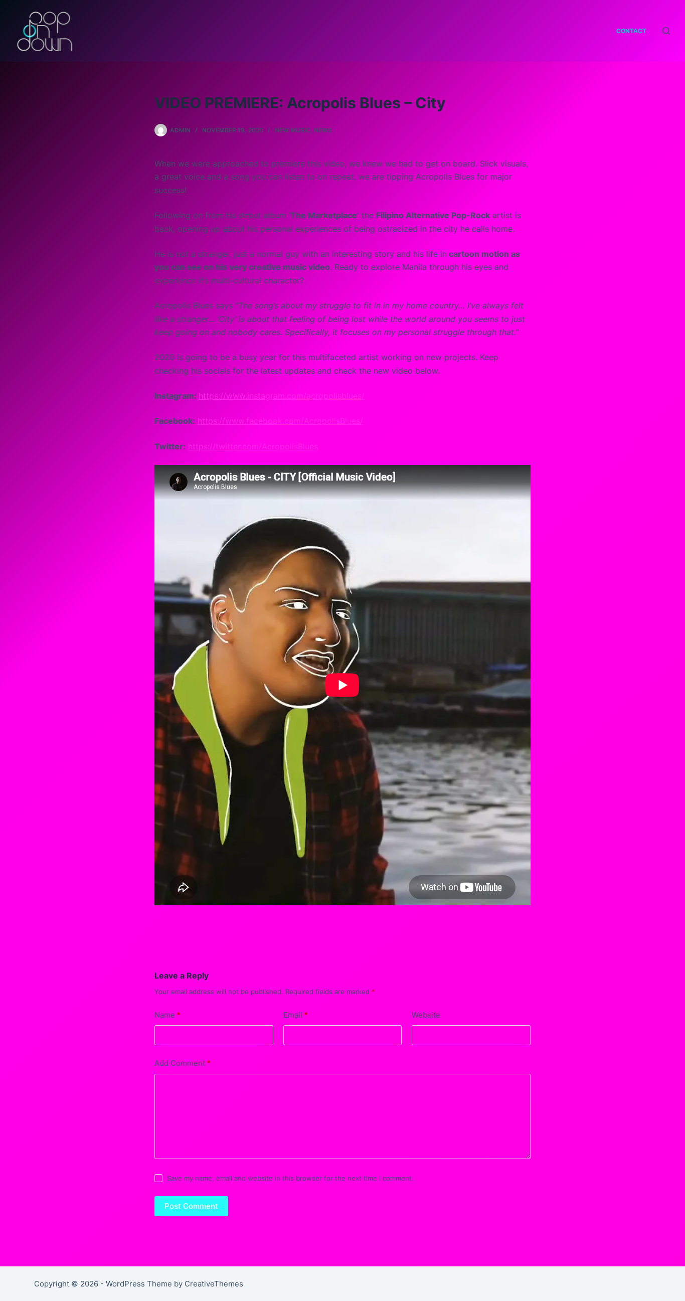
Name (167, 1015)
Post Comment (191, 1206)
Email (295, 1015)
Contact (631, 31)
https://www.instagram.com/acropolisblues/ (282, 396)
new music (292, 130)
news (323, 130)
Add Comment (182, 1063)
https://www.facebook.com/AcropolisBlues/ (280, 421)
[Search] (666, 31)
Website (426, 1015)
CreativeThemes (214, 1283)
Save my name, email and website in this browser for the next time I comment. (290, 1178)
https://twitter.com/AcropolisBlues (253, 446)
